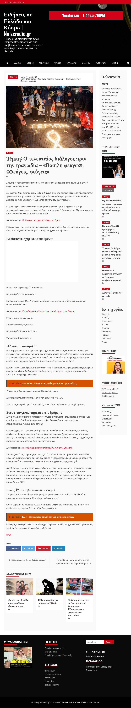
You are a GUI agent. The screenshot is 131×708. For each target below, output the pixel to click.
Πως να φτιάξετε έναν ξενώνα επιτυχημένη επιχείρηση (111, 134)
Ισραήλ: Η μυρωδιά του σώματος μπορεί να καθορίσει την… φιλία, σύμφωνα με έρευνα (112, 207)
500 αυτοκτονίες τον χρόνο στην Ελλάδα (48, 601)
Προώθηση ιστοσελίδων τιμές (58, 655)
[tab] (109, 186)
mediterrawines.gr (110, 415)
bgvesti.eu (106, 422)
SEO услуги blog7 (110, 389)
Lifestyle (86, 63)
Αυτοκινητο (101, 63)
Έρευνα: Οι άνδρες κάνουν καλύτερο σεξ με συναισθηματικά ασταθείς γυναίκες (112, 252)
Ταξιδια (114, 63)
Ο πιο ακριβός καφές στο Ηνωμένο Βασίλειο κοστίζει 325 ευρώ (113, 123)
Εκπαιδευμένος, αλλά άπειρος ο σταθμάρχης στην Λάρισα (48, 311)
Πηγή (8, 534)
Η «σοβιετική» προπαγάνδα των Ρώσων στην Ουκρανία (47, 447)
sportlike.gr (107, 418)
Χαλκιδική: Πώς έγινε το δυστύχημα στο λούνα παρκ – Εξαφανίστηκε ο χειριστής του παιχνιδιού (79, 607)
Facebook (14, 548)
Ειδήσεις (107, 190)
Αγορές (57, 63)
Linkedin (59, 548)
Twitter (29, 548)
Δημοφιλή (108, 186)
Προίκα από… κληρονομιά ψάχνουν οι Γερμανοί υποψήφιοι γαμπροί (112, 275)
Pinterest (44, 548)
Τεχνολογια (71, 63)
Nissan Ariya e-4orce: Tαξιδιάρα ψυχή (28, 560)
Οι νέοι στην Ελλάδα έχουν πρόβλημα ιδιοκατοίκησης (18, 602)
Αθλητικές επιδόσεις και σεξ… (112, 294)
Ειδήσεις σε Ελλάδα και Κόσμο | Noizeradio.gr (18, 23)
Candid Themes (92, 702)
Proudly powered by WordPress (46, 702)
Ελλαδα (17, 63)
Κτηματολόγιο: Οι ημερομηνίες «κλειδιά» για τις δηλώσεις (111, 230)
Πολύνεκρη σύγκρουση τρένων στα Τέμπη (41, 220)
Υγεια (104, 342)
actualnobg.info (109, 425)
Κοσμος (30, 63)
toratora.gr (107, 411)
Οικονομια (43, 63)
